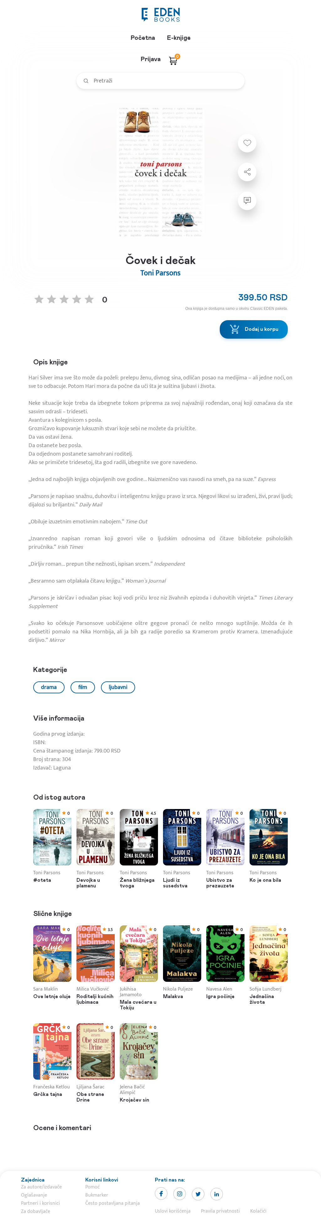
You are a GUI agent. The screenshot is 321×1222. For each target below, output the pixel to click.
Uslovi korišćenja (173, 1211)
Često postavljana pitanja (112, 1203)
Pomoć (92, 1187)
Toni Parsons (160, 273)
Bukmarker (96, 1195)
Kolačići (258, 1211)
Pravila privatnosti (220, 1211)
